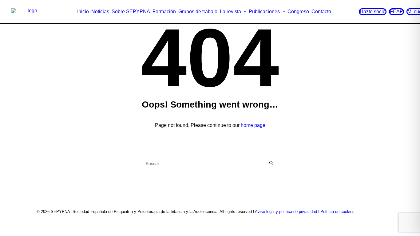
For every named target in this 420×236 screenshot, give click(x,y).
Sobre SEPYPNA (131, 11)
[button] (271, 162)
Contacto (321, 11)
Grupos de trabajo (197, 11)
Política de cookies (337, 211)
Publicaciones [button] (264, 11)
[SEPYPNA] (30, 11)
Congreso (298, 11)
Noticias (100, 11)
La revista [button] (230, 11)
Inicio (83, 11)
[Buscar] (210, 163)
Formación (164, 11)
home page (253, 125)
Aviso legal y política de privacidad (286, 211)
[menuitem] (83, 11)
